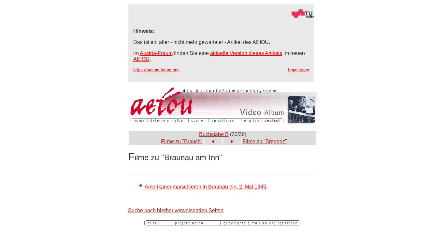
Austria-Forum (156, 53)
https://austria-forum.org (156, 69)
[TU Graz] (221, 16)
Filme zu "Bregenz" (264, 141)
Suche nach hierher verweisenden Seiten (175, 210)
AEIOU (141, 59)
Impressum (298, 69)
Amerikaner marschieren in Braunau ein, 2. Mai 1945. (206, 186)
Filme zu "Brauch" (182, 141)
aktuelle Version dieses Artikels (246, 53)
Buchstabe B (214, 134)
